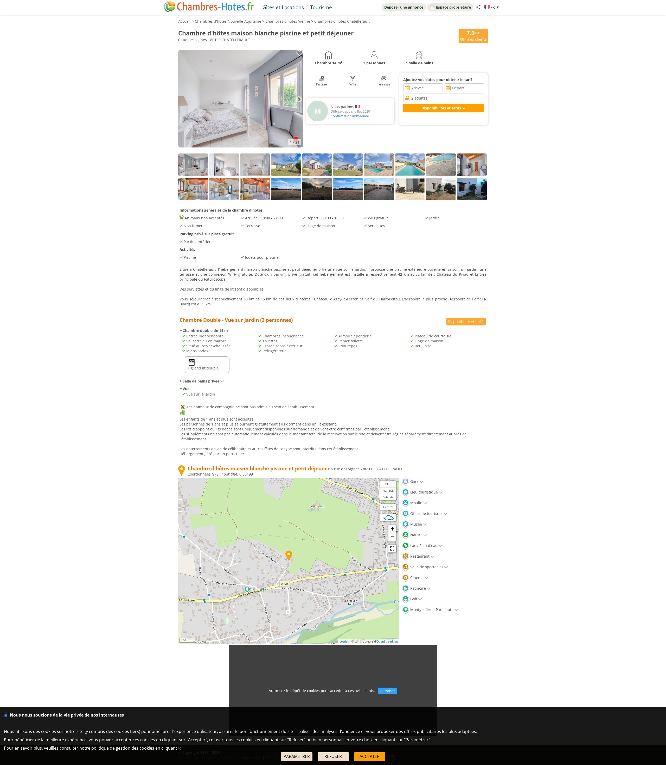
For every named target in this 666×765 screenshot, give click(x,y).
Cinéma (416, 577)
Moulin (415, 502)
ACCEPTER (370, 756)
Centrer (388, 507)
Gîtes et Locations (283, 7)
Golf (413, 598)
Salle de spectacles (426, 566)
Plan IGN (388, 490)
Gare (414, 481)
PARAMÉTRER (297, 756)
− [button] (392, 537)
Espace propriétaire (453, 7)
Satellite (388, 497)
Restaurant (419, 556)
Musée (415, 524)
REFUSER (333, 756)
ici (180, 748)
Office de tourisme (426, 513)
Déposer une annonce (403, 7)
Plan (388, 484)
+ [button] (392, 529)
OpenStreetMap (387, 641)
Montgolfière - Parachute (431, 609)
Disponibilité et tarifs (466, 321)
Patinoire (417, 588)
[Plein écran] (392, 548)
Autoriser (387, 690)
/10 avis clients (473, 35)
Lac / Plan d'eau (423, 545)
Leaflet (344, 641)
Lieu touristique (423, 492)
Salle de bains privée (201, 381)
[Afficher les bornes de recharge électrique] (388, 517)
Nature (415, 534)
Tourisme (321, 7)
